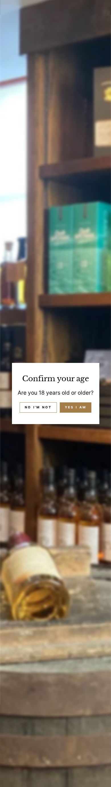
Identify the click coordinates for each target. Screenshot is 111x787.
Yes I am (75, 407)
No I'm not (38, 407)
